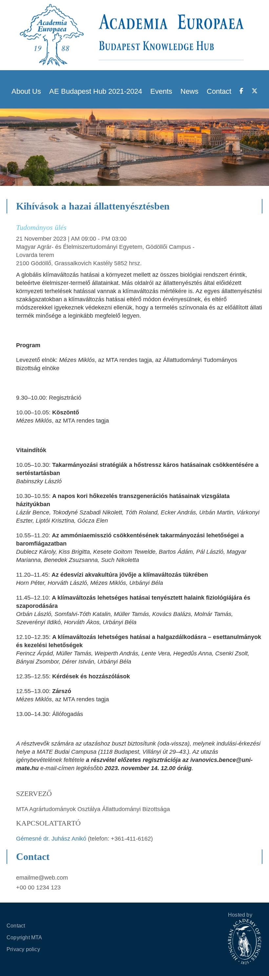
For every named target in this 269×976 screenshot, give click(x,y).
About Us (26, 91)
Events (161, 91)
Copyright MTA (24, 937)
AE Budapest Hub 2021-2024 (95, 91)
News (189, 91)
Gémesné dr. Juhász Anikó (52, 838)
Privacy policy (23, 949)
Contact (219, 91)
